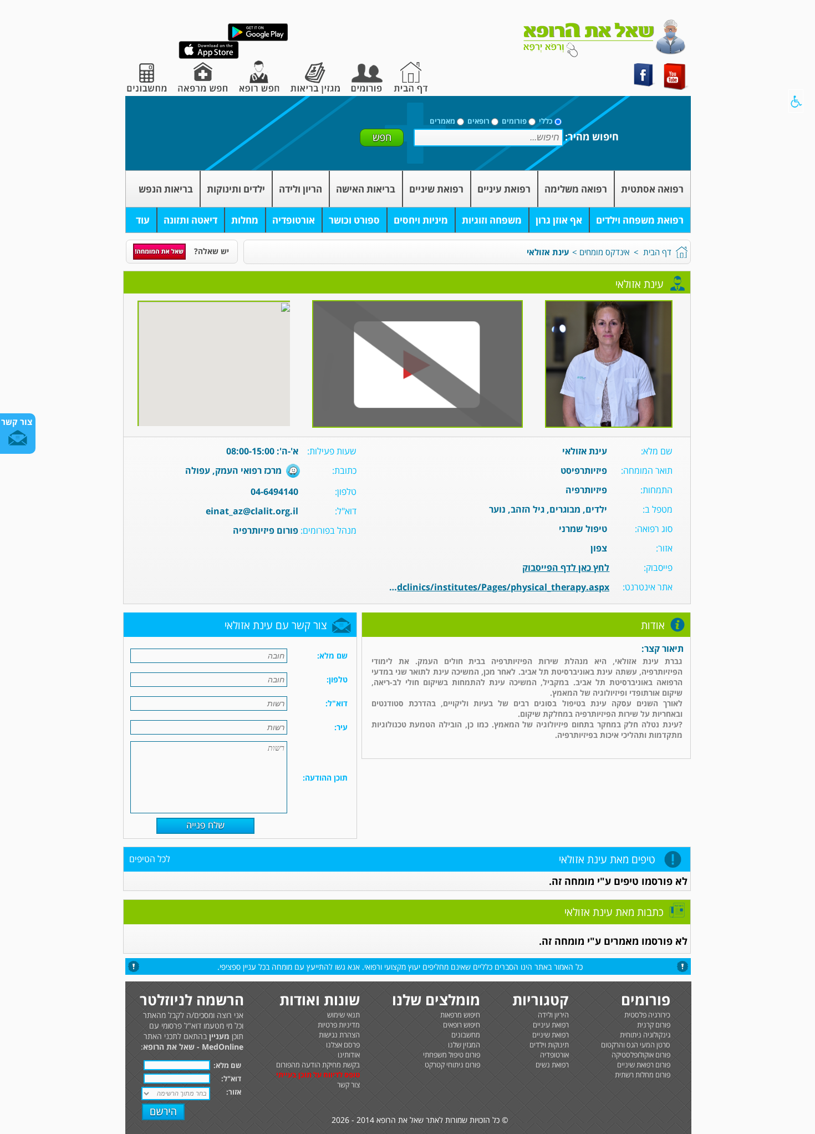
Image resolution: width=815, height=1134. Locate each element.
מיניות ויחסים (421, 220)
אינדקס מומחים (604, 251)
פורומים (514, 121)
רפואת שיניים (436, 189)
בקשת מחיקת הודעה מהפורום (318, 1065)
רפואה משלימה (575, 189)
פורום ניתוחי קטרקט (452, 1065)
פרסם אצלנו (343, 1045)
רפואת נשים (552, 1065)
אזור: (233, 1092)
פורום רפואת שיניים (643, 1065)
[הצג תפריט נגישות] (795, 101)
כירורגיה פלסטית (647, 1015)
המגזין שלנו (464, 1045)
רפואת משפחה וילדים (640, 220)
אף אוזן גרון (559, 220)
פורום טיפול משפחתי (451, 1055)
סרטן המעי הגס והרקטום (635, 1045)
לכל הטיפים (149, 859)
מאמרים (442, 121)
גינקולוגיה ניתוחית (645, 1035)
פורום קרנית (653, 1025)
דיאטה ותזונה (190, 220)
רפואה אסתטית (652, 189)
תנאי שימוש (343, 1015)
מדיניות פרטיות (339, 1025)
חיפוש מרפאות (460, 1015)
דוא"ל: (231, 1079)
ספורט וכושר (354, 220)
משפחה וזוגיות (492, 220)
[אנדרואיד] (258, 38)
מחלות (244, 220)
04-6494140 (274, 491)
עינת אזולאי (548, 251)
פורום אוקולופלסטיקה (641, 1055)
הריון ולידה (300, 189)
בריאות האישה (365, 189)
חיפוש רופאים (461, 1025)
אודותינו (349, 1055)
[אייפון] (209, 56)
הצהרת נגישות (339, 1035)
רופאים (478, 121)
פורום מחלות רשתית (642, 1075)
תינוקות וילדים (549, 1045)
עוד (143, 220)
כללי (546, 121)
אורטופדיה (293, 220)
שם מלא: (227, 1065)
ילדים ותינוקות (236, 189)
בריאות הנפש (166, 189)
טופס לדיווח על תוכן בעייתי (318, 1075)
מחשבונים (465, 1035)
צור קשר (348, 1085)
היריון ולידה (553, 1015)
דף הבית (657, 251)
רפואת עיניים (504, 189)
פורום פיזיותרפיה (265, 530)
